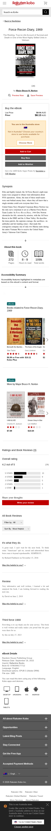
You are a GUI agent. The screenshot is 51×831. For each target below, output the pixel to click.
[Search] (45, 12)
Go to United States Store (30, 822)
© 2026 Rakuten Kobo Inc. (14, 782)
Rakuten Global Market (16, 796)
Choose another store (23, 826)
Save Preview (37, 95)
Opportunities (10, 727)
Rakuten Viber (31, 792)
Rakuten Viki (16, 792)
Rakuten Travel (36, 796)
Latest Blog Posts (12, 736)
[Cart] (45, 3)
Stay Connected (11, 745)
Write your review (25, 503)
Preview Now (18, 95)
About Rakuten (32, 800)
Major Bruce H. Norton (27, 90)
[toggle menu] (4, 3)
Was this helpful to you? (12, 565)
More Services (16, 800)
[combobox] (12, 522)
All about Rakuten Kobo (16, 718)
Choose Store (25, 143)
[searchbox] (25, 12)
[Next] (47, 339)
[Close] (47, 804)
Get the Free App (12, 753)
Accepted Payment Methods (18, 764)
